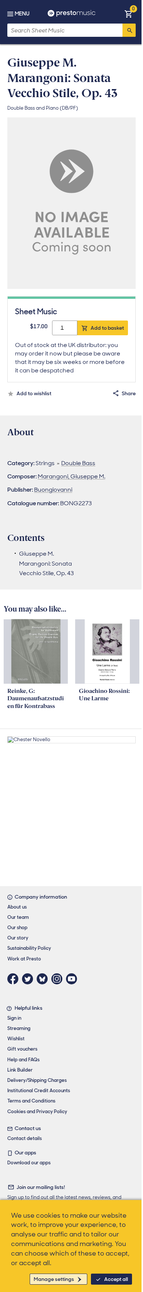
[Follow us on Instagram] (58, 978)
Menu (22, 13)
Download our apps (29, 1163)
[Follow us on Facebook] (14, 978)
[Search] (129, 30)
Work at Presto (24, 959)
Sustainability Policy (29, 948)
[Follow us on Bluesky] (44, 978)
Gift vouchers (22, 1049)
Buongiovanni (53, 489)
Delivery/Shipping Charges (37, 1080)
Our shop (17, 927)
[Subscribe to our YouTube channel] (73, 978)
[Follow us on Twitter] (29, 978)
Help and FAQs (23, 1059)
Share (129, 393)
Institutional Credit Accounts (38, 1090)
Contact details (24, 1138)
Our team (18, 917)
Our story (17, 938)
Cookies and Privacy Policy (37, 1111)
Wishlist (16, 1039)
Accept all (116, 1279)
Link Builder (20, 1070)
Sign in (14, 1018)
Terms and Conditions (31, 1101)
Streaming (18, 1028)
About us (17, 907)
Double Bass (78, 463)
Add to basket (107, 328)
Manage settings (54, 1279)
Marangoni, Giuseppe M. (71, 476)
